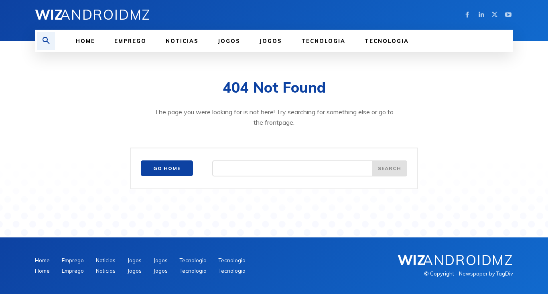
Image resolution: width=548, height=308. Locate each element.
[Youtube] (508, 15)
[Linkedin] (481, 15)
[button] (46, 41)
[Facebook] (467, 15)
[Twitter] (494, 15)
